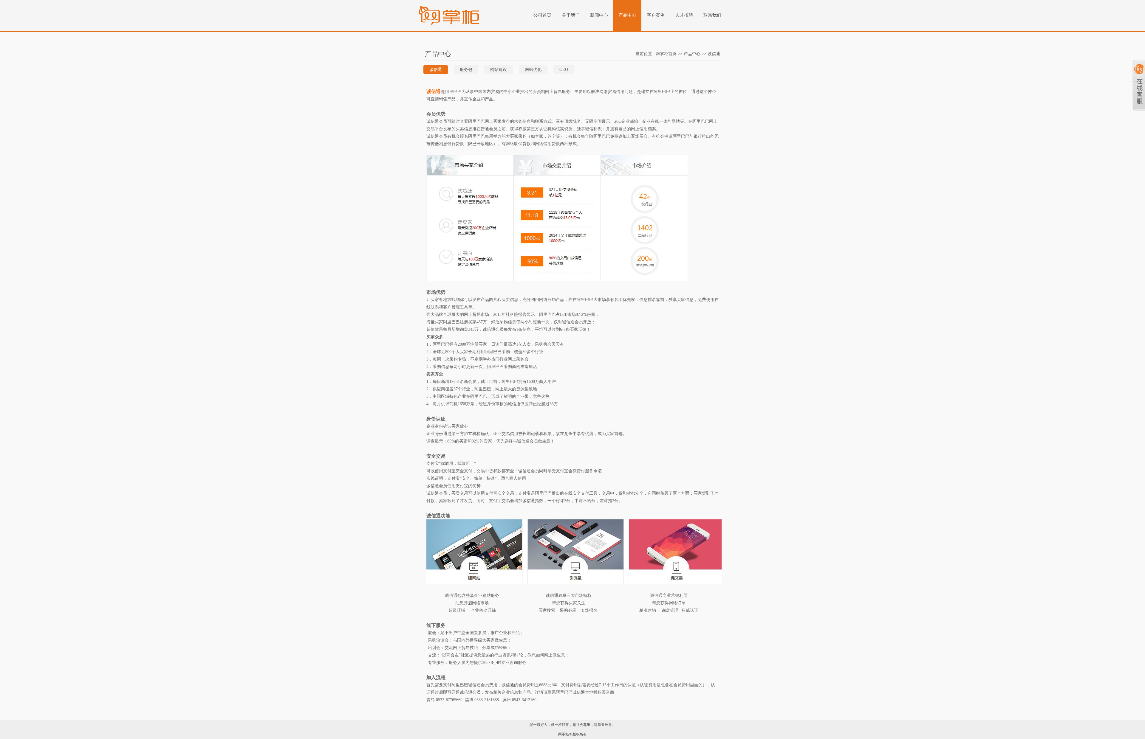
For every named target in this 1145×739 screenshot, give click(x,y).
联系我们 (712, 15)
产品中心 (627, 15)
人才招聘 (684, 15)
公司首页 (542, 15)
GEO (563, 69)
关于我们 (571, 15)
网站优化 (533, 69)
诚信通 (435, 69)
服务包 (466, 69)
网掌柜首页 (666, 54)
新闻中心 (599, 15)
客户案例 (656, 15)
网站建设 (498, 69)
